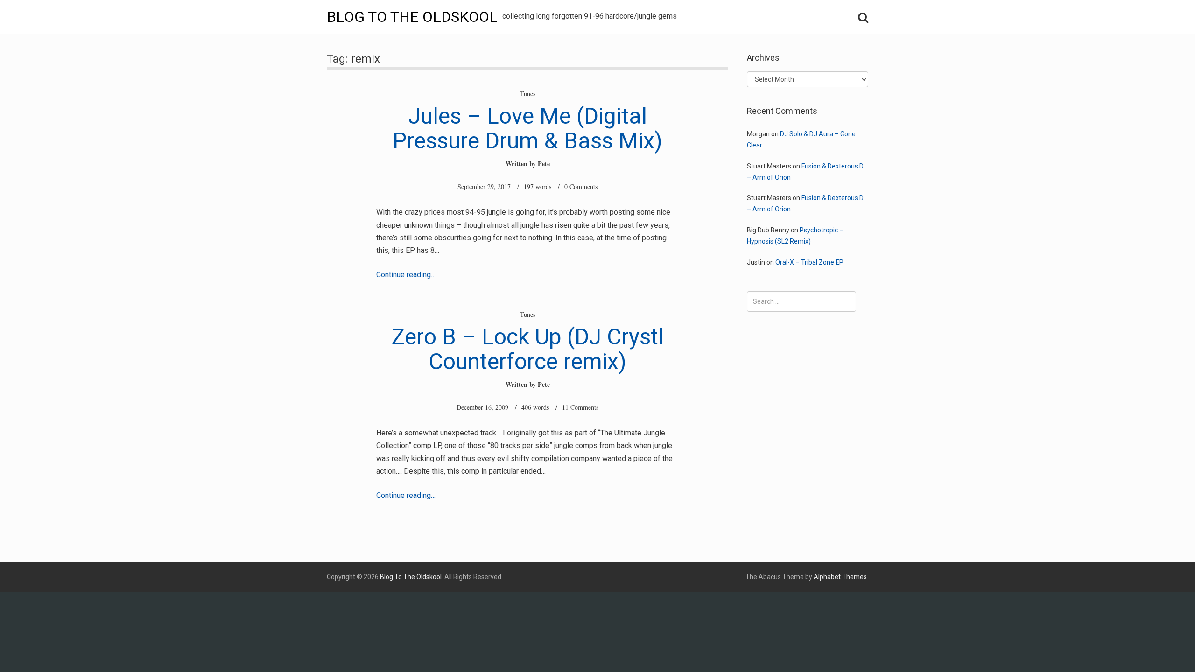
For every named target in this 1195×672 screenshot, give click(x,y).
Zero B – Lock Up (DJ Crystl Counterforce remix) (527, 349)
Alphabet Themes (840, 577)
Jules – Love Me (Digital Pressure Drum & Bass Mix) (527, 128)
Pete (544, 163)
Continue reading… (406, 274)
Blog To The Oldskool (412, 17)
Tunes (527, 93)
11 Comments (580, 407)
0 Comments (581, 186)
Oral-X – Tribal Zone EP (809, 262)
